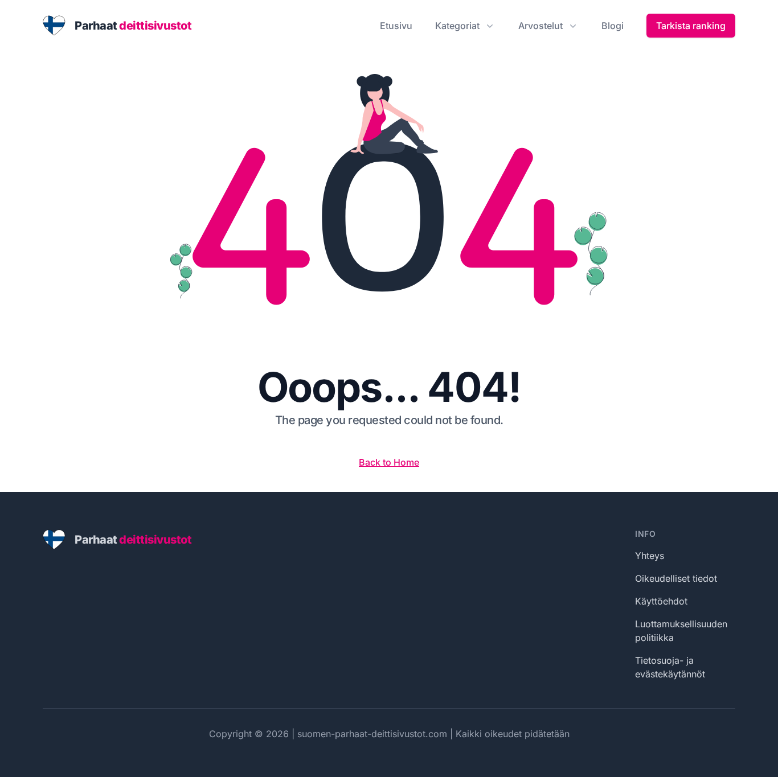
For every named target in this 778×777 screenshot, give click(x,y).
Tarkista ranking (691, 25)
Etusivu (396, 25)
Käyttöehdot (661, 601)
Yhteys (649, 555)
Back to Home (389, 462)
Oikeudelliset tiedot (676, 578)
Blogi (612, 25)
